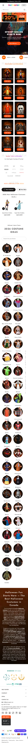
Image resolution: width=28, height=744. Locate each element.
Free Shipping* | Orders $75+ (14, 1)
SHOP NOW (7, 81)
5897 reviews (6, 723)
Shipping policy (5, 742)
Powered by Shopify (15, 738)
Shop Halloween (13, 43)
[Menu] (3, 5)
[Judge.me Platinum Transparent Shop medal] (21, 677)
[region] (14, 1)
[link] (6, 173)
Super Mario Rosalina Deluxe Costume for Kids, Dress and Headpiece (19, 213)
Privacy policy (12, 740)
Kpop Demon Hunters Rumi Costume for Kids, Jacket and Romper (7, 213)
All (25, 351)
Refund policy (5, 740)
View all (13, 196)
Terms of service (19, 740)
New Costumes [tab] (9, 189)
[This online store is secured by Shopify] (9, 731)
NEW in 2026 (11, 57)
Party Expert (8, 738)
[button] (23, 5)
